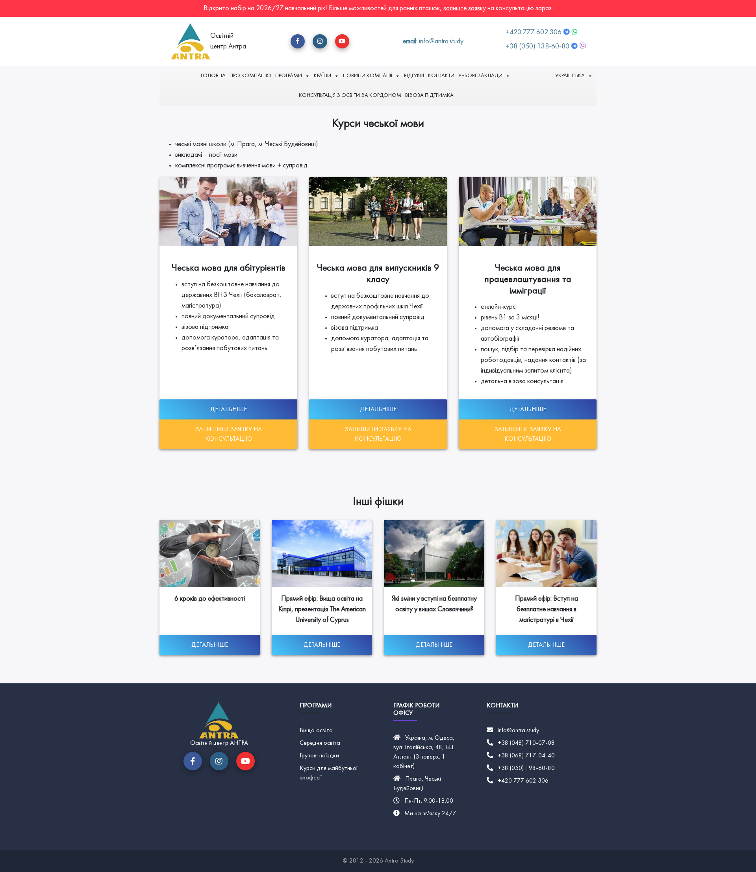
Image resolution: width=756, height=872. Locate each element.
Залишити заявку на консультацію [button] (228, 434)
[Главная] (190, 41)
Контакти (441, 75)
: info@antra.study (433, 41)
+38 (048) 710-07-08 (526, 743)
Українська (570, 75)
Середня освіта (320, 743)
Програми (288, 75)
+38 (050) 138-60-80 (537, 46)
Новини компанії (367, 75)
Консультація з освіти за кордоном (350, 95)
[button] (298, 41)
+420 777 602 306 (534, 32)
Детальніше (228, 409)
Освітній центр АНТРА (219, 743)
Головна (213, 75)
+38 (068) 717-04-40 (526, 756)
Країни (322, 75)
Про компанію (250, 75)
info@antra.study (518, 730)
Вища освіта (316, 730)
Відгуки (414, 75)
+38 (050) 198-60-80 (526, 768)
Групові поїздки (319, 756)
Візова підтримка (429, 95)
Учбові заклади (480, 75)
